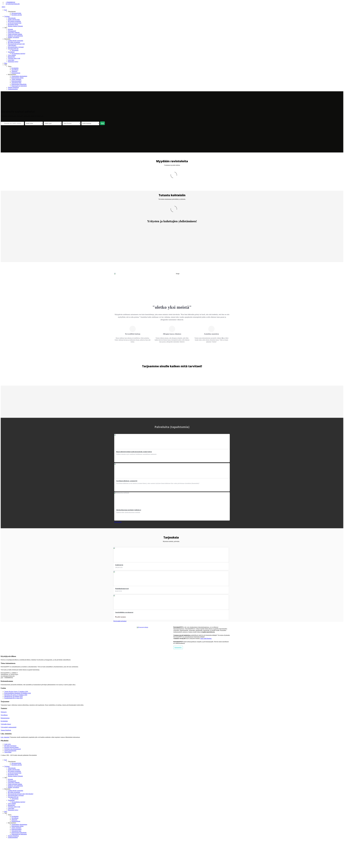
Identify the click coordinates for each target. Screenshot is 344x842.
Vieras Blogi (7, 752)
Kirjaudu (10, 29)
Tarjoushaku (14, 50)
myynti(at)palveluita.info (13, 4)
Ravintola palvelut (16, 15)
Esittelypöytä (119, 565)
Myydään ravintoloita (14, 42)
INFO (3, 7)
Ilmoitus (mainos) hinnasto (15, 26)
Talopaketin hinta (16, 82)
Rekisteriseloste (15, 73)
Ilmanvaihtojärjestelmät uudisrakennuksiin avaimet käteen (134, 451)
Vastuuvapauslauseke (10, 750)
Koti (5, 10)
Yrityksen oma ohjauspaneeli (12, 749)
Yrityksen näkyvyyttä (14, 58)
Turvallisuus (14, 69)
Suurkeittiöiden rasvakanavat (124, 612)
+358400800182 (10, 2)
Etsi (102, 123)
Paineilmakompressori (122, 588)
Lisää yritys (7, 744)
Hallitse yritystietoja (13, 37)
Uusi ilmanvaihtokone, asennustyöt (126, 481)
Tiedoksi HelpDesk (13, 87)
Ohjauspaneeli (12, 31)
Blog (5, 63)
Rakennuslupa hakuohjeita (18, 84)
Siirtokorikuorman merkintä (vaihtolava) (128, 510)
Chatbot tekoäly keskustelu (15, 40)
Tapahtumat (11, 52)
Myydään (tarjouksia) (10, 745)
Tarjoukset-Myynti (13, 48)
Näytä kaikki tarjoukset (119, 621)
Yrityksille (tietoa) (6, 724)
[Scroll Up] (1, 840)
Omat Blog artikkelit (13, 32)
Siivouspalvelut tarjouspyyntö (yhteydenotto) (20, 794)
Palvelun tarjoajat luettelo (11, 747)
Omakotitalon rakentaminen (19, 76)
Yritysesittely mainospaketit (8, 727)
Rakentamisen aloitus (17, 77)
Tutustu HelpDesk (6, 730)
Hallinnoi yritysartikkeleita (15, 36)
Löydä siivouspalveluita (14, 23)
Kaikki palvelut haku (14, 19)
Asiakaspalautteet (13, 89)
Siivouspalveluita (16, 13)
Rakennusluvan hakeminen (19, 86)
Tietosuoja (14, 71)
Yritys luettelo (12, 55)
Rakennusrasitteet (16, 81)
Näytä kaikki (117, 522)
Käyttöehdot (14, 68)
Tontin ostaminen (16, 79)
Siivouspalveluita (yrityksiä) (16, 47)
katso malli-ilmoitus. (206, 638)
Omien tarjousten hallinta (15, 34)
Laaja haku (11, 60)
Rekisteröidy (11, 56)
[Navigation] (1, 7)
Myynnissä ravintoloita (14, 21)
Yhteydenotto (12, 18)
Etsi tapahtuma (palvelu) (18, 53)
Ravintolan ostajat (13, 24)
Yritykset (6, 16)
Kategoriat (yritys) (13, 61)
